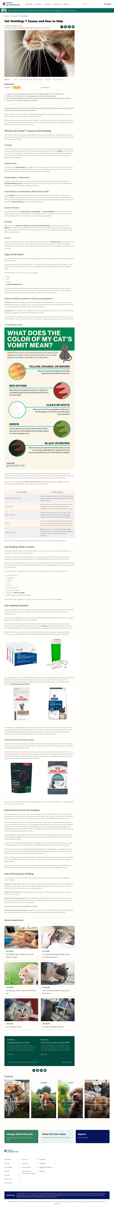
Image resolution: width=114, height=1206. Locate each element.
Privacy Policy (26, 1167)
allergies (11, 195)
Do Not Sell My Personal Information (28, 1172)
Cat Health (24, 16)
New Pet (47, 4)
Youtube (42, 1171)
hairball (59, 151)
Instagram (42, 1163)
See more (10, 1054)
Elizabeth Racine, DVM (15, 26)
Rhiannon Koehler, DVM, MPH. (24, 28)
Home (6, 16)
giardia (6, 228)
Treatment (48, 79)
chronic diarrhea (17, 202)
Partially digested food (14, 284)
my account (8, 1183)
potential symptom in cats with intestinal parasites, (33, 225)
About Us (25, 1159)
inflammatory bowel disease (20, 684)
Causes (15, 79)
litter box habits (19, 593)
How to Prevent (58, 79)
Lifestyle (65, 4)
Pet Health (29, 4)
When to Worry (38, 79)
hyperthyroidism (49, 211)
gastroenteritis (20, 167)
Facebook (42, 1159)
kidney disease (26, 211)
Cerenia (44, 626)
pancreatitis (36, 211)
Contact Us (25, 1163)
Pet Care (38, 4)
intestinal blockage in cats (13, 183)
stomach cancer (55, 242)
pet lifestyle (8, 1167)
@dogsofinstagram (45, 1167)
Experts (6, 1171)
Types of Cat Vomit (26, 79)
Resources (57, 4)
